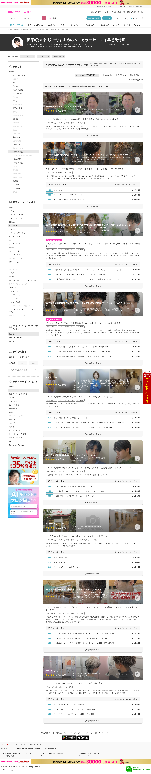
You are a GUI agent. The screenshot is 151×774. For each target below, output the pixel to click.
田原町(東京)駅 (55, 30)
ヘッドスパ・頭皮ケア (17, 258)
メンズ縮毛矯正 (14, 302)
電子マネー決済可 (15, 438)
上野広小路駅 (17, 108)
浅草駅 (15, 82)
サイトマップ (68, 733)
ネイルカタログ (103, 25)
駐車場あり (13, 419)
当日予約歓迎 (14, 405)
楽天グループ (123, 6)
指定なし (12, 207)
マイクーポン (121, 18)
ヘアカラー (43, 44)
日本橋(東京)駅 (18, 163)
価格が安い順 (120, 75)
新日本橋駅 (17, 144)
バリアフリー (14, 441)
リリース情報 (93, 733)
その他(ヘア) (13, 287)
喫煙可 (11, 427)
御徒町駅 (16, 119)
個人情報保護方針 (14, 767)
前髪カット (13, 222)
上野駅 (15, 101)
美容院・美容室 (13, 30)
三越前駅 (16, 181)
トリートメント (14, 255)
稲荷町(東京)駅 (18, 90)
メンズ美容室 (24, 30)
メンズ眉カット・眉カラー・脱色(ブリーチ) (23, 310)
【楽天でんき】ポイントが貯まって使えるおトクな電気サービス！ (35, 748)
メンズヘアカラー (15, 295)
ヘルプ (106, 12)
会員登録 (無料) (93, 18)
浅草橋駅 (16, 86)
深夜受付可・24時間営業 (18, 394)
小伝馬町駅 (17, 137)
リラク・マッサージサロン (70, 25)
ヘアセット (13, 269)
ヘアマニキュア (14, 236)
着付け (11, 276)
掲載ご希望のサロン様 (135, 12)
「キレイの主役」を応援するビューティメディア (17, 753)
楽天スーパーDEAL (16, 337)
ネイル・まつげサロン (36, 25)
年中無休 (12, 397)
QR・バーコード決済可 (17, 434)
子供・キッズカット (16, 215)
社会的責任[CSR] (27, 767)
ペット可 (12, 423)
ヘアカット (13, 211)
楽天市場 (139, 6)
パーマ (11, 240)
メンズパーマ (14, 298)
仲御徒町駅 (17, 159)
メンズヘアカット (15, 291)
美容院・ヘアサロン (16, 25)
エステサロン (52, 25)
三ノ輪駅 (16, 184)
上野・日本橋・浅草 (42, 30)
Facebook (102, 733)
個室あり (12, 412)
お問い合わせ (78, 733)
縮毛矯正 (12, 247)
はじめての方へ (96, 12)
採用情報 (37, 767)
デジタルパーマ (14, 244)
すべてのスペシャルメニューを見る (126, 184)
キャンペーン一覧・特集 (121, 25)
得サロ (11, 341)
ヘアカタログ (89, 25)
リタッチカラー (14, 229)
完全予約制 (13, 401)
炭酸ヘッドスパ (14, 262)
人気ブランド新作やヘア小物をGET (52, 753)
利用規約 (59, 733)
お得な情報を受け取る (118, 12)
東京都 (32, 30)
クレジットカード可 (16, 430)
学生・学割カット (15, 218)
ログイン (107, 18)
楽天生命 (131, 6)
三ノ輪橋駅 (17, 188)
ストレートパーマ (15, 251)
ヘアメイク (13, 273)
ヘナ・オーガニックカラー (18, 233)
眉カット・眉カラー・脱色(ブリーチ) (22, 280)
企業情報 (4, 767)
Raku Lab (138, 25)
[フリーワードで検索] (44, 18)
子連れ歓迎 (13, 408)
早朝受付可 (65, 30)
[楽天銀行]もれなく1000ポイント (106, 6)
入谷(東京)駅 (17, 93)
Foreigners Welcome (17, 445)
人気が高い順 (106, 75)
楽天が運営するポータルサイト (89, 753)
